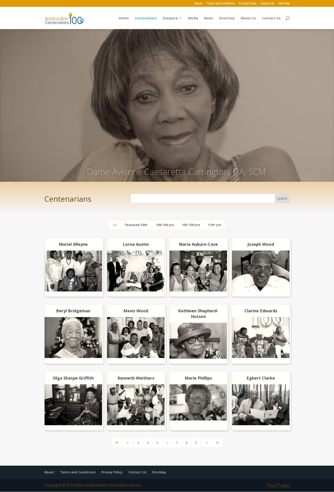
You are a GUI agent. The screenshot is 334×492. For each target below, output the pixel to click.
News (208, 18)
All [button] (115, 225)
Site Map (284, 3)
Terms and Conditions (221, 3)
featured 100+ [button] (136, 225)
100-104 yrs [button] (165, 225)
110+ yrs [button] (214, 225)
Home (124, 18)
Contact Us (267, 3)
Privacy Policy (247, 3)
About (198, 3)
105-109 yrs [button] (191, 225)
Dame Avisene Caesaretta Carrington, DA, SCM (176, 163)
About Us (248, 18)
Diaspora (170, 18)
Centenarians (146, 18)
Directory (227, 18)
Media (193, 18)
